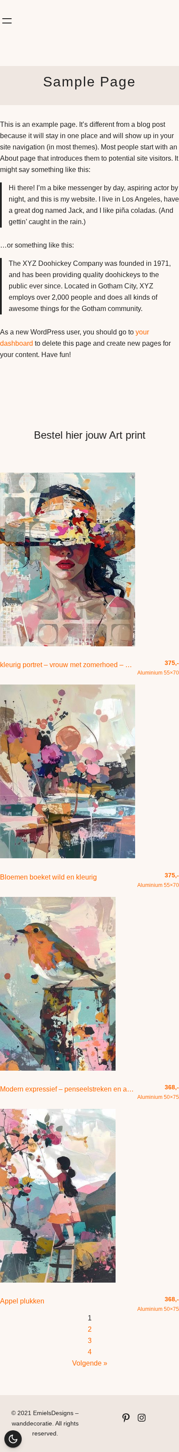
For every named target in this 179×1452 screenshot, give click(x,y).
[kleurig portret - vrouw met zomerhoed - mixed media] (67, 644)
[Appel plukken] (58, 1280)
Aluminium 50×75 (158, 1092)
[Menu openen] (7, 21)
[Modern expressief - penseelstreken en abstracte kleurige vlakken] (58, 1068)
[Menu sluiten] (162, 7)
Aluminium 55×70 (158, 667)
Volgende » (89, 1363)
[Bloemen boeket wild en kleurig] (67, 856)
